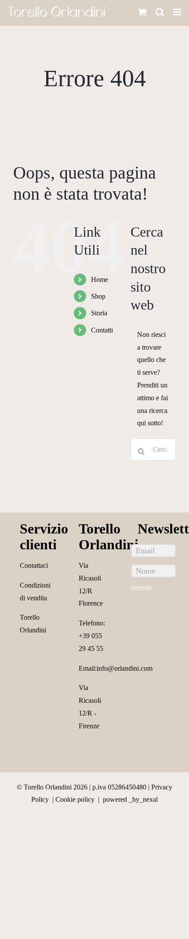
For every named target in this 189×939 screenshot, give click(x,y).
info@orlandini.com (125, 668)
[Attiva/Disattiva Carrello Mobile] (142, 12)
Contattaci (34, 565)
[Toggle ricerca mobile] (160, 12)
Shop (98, 296)
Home (99, 279)
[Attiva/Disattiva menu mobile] (177, 12)
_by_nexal (143, 799)
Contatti (102, 330)
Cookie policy (74, 799)
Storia (99, 313)
